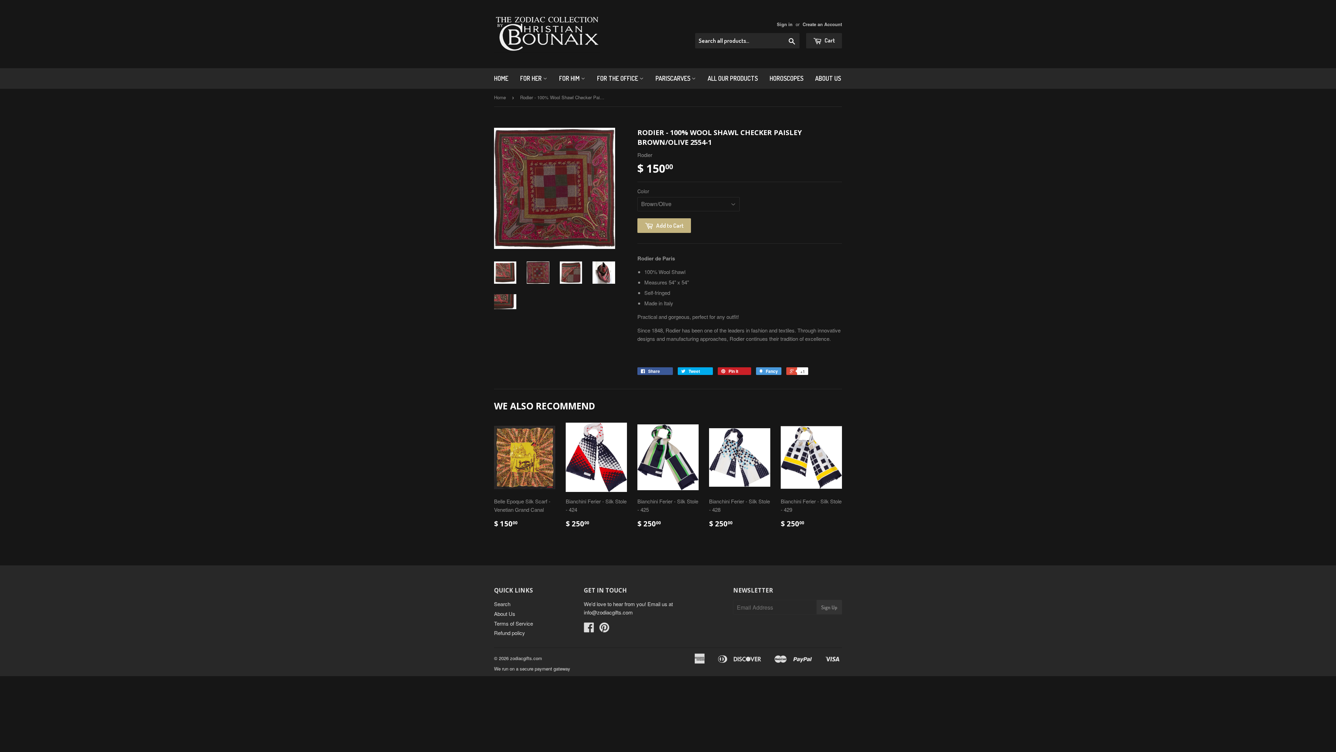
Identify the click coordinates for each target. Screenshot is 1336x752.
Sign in (785, 24)
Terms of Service (513, 623)
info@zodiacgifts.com (608, 612)
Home (501, 78)
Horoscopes (786, 78)
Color (643, 191)
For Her (531, 78)
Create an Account (822, 24)
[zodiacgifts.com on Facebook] (589, 629)
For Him (570, 78)
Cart (829, 40)
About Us (828, 78)
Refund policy (509, 632)
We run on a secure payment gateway (532, 668)
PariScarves (673, 78)
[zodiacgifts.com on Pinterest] (604, 629)
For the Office (618, 78)
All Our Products (733, 78)
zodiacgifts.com (526, 658)
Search (502, 604)
